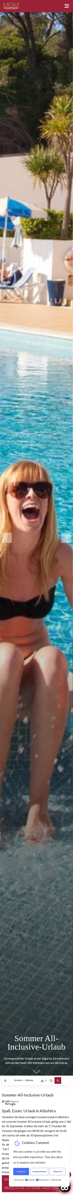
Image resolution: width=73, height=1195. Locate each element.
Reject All (57, 1171)
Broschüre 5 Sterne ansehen (30, 1188)
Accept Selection (39, 1171)
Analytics (31, 1180)
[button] (66, 538)
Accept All (21, 1171)
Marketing (56, 1180)
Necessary (19, 1180)
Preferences (43, 1180)
